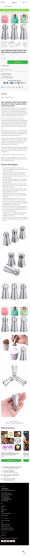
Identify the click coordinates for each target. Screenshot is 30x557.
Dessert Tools (13, 12)
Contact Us (4, 509)
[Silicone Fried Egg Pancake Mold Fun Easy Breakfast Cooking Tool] (11, 441)
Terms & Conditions (6, 513)
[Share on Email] (13, 87)
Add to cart (18, 62)
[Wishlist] (19, 433)
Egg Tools (3, 452)
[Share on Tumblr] (16, 87)
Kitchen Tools (7, 12)
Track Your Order (5, 520)
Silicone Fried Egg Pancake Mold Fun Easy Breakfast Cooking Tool (10, 454)
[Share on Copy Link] (22, 87)
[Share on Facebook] (5, 87)
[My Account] (24, 2)
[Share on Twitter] (8, 87)
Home (2, 12)
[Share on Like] (2, 87)
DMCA (2, 511)
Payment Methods (5, 524)
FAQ (2, 522)
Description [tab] (4, 94)
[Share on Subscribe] (19, 87)
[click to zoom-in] (14, 27)
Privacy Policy (4, 515)
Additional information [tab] (7, 97)
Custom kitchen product (7, 530)
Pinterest (3, 535)
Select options (11, 460)
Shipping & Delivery (6, 526)
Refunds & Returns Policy (7, 528)
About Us (3, 506)
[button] (6, 62)
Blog (2, 508)
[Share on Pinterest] (11, 87)
